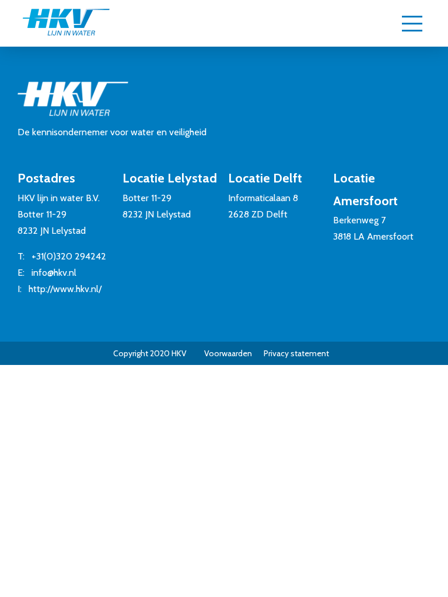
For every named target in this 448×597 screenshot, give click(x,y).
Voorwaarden (228, 353)
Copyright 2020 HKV (150, 353)
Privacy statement (296, 353)
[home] (66, 23)
